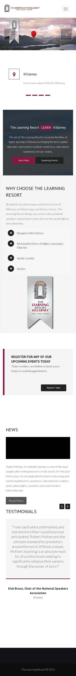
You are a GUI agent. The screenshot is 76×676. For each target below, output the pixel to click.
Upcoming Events (49, 160)
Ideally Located (25, 258)
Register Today (53, 387)
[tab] (38, 233)
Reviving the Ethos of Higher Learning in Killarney (40, 245)
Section (21, 268)
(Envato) (38, 597)
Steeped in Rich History (30, 233)
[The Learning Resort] (22, 9)
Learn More (24, 160)
